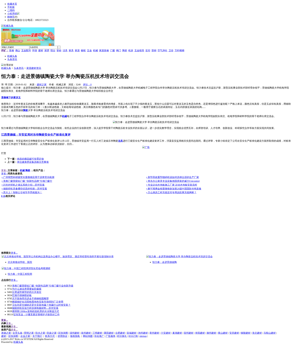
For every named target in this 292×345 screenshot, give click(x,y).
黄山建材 (223, 333)
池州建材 (143, 333)
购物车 (11, 17)
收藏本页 (12, 4)
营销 (153, 50)
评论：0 (87, 84)
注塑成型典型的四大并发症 (26, 292)
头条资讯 (19, 68)
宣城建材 (131, 333)
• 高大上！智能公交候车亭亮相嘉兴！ (22, 192)
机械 (95, 50)
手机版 (11, 7)
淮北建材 (257, 333)
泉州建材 (86, 333)
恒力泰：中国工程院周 (20, 274)
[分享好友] (7, 65)
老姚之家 (6, 333)
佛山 (17, 50)
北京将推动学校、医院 (20, 262)
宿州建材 (188, 333)
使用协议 (62, 336)
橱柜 (83, 50)
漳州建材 (74, 333)
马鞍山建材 (270, 333)
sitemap (143, 336)
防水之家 (40, 333)
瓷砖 (59, 50)
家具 (71, 50)
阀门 (118, 50)
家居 (77, 50)
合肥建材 (120, 333)
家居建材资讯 (33, 68)
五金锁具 (139, 50)
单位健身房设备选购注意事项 (33, 162)
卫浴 (171, 50)
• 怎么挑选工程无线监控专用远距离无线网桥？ (171, 192)
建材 (40, 50)
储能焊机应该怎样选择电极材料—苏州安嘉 (35, 308)
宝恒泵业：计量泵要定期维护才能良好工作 (36, 314)
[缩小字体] (6, 84)
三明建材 (97, 333)
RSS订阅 (133, 336)
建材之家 (42, 84)
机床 (130, 50)
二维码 (11, 10)
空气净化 (162, 50)
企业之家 (25, 336)
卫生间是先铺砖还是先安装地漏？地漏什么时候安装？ (41, 305)
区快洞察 (63, 333)
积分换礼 (122, 336)
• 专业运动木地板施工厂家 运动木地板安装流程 (171, 185)
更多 (4, 170)
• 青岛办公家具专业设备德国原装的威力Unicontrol (173, 181)
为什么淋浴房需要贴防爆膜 (26, 289)
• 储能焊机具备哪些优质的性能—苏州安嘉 (24, 188)
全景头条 (17, 333)
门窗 (112, 50)
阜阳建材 (200, 333)
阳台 (52, 50)
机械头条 (6, 68)
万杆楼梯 (179, 50)
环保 (34, 50)
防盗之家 (52, 333)
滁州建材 (211, 333)
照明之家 (29, 333)
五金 (89, 50)
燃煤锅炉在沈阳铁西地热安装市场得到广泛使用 (37, 301)
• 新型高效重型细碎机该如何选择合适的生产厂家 (172, 177)
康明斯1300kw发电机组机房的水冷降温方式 (35, 311)
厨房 (46, 50)
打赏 (3, 153)
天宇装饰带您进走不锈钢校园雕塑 (30, 298)
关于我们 (37, 336)
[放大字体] (2, 84)
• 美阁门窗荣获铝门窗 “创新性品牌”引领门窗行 (27, 181)
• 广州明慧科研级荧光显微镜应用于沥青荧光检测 (28, 177)
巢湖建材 (177, 333)
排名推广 (99, 336)
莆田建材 (109, 333)
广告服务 (110, 336)
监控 (147, 50)
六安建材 (166, 333)
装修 (11, 50)
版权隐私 (75, 336)
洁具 (65, 50)
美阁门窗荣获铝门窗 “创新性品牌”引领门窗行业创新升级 (42, 285)
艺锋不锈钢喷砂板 (22, 295)
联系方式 (50, 336)
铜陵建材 (245, 333)
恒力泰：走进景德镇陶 (164, 262)
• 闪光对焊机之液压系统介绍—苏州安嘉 (23, 185)
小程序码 (12, 13)
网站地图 (88, 336)
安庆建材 (234, 333)
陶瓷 (124, 50)
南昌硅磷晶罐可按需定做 (30, 159)
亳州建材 (154, 333)
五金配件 (26, 50)
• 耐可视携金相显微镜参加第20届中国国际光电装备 (173, 188)
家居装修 (104, 50)
